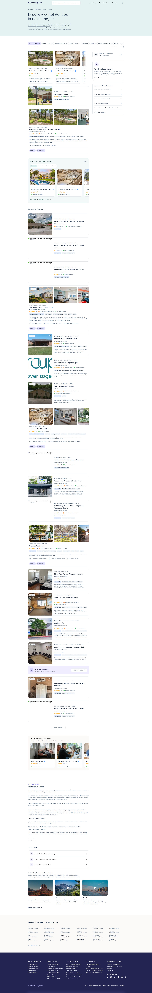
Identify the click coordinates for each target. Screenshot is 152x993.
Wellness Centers (51, 974)
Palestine (40, 209)
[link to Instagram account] (122, 977)
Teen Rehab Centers (71, 970)
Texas (44, 9)
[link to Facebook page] (125, 977)
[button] (38, 47)
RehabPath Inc (97, 985)
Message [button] (41, 150)
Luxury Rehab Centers (53, 964)
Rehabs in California (33, 966)
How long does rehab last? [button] (102, 98)
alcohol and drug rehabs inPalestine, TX (39, 26)
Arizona (31, 898)
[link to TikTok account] (118, 977)
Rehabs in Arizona (32, 972)
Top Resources (90, 961)
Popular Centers (52, 961)
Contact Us (110, 970)
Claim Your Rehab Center (113, 964)
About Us (109, 968)
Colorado (59, 898)
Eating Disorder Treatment (73, 964)
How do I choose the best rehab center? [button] (106, 108)
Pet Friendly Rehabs (52, 976)
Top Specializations (72, 961)
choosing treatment (54, 797)
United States (38, 9)
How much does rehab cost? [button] (102, 94)
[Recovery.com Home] (35, 3)
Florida (48, 166)
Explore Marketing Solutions (114, 966)
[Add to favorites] (50, 88)
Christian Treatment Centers (74, 979)
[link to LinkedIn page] (111, 977)
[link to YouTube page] (114, 977)
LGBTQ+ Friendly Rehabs (53, 972)
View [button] (31, 150)
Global (53, 166)
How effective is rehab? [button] (101, 103)
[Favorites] (122, 2)
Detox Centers (51, 966)
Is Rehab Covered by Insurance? (94, 968)
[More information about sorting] (123, 47)
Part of (37, 131)
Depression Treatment (72, 966)
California (41, 166)
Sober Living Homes (52, 970)
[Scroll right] (122, 43)
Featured (33, 166)
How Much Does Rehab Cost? (94, 972)
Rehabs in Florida (32, 964)
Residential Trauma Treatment (74, 974)
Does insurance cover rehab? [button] (102, 89)
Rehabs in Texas (32, 970)
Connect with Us (112, 974)
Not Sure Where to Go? (35, 961)
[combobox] (66, 3)
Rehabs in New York (33, 968)
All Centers (30, 9)
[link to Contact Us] (107, 977)
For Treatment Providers (114, 961)
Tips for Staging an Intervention (94, 970)
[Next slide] (85, 67)
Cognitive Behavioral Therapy (55, 968)
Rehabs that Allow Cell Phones (55, 979)
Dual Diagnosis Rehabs (72, 972)
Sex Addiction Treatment (73, 976)
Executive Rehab (70, 968)
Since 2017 (116, 71)
